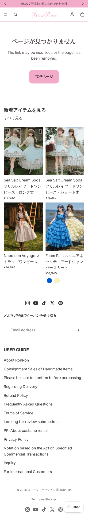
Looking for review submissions (31, 421)
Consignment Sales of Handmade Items (38, 369)
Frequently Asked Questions (28, 404)
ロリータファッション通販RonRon (49, 490)
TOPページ (44, 76)
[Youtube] (35, 303)
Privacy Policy (16, 439)
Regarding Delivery (20, 386)
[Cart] (82, 14)
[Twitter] (52, 303)
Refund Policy (16, 395)
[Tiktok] (44, 303)
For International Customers (28, 471)
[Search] (15, 14)
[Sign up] (77, 330)
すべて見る (13, 118)
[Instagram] (27, 303)
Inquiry (10, 462)
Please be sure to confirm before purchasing (42, 377)
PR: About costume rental (26, 430)
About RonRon (16, 360)
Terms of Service (18, 413)
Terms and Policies (44, 499)
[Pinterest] (60, 303)
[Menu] (5, 14)
